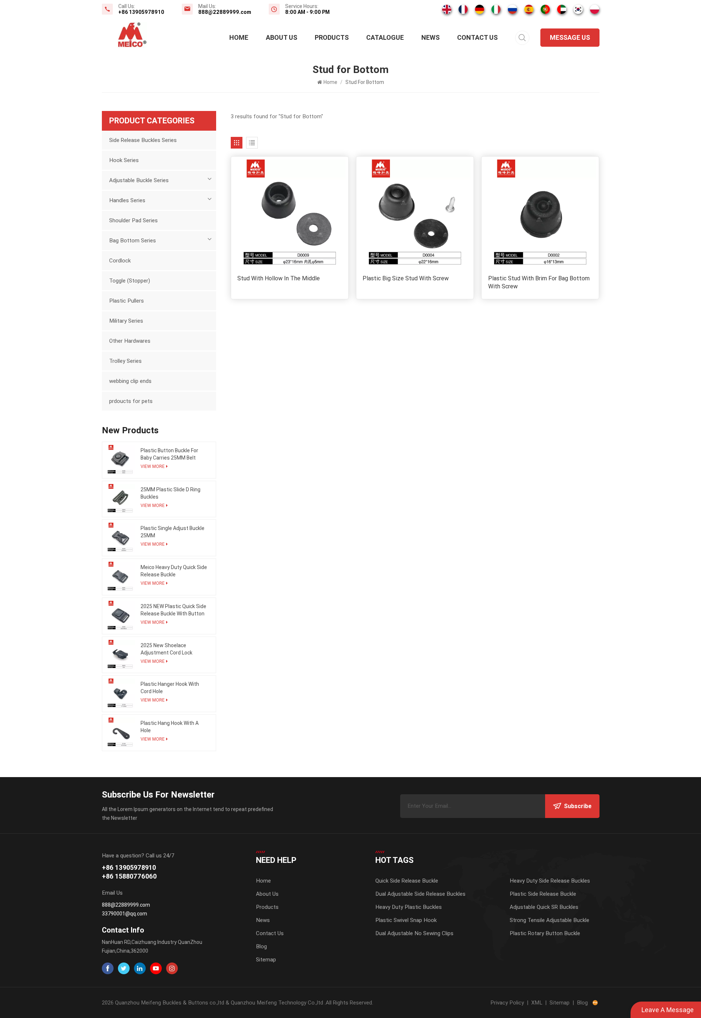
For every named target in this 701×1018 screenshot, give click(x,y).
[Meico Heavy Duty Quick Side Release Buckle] (120, 577)
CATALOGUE (385, 37)
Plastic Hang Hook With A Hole (170, 726)
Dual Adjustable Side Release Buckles (420, 894)
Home (238, 37)
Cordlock (120, 260)
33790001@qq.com (124, 914)
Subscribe (577, 806)
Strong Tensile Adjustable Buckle (549, 920)
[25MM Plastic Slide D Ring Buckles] (120, 499)
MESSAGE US (570, 37)
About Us (281, 37)
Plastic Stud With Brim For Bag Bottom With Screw (539, 282)
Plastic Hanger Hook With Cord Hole (170, 687)
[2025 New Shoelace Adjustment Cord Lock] (120, 655)
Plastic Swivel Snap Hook (406, 920)
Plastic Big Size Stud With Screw (406, 278)
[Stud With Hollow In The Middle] (289, 215)
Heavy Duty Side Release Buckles (550, 880)
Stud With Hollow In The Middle (278, 278)
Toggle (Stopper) (129, 280)
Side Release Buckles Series (143, 140)
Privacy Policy (507, 1002)
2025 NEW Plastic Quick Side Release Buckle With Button (173, 609)
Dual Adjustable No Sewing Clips (414, 933)
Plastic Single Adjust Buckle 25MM (172, 531)
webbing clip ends (130, 381)
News (430, 37)
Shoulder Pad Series (133, 220)
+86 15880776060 (129, 876)
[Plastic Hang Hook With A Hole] (120, 733)
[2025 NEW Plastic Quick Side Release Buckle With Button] (120, 616)
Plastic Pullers (126, 300)
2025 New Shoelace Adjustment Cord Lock (166, 649)
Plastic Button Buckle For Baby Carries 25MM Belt (169, 454)
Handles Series (127, 200)
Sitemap (266, 959)
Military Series (126, 321)
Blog (261, 946)
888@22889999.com (224, 12)
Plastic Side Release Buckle (543, 894)
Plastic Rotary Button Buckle (545, 933)
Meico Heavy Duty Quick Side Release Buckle (174, 570)
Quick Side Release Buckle (406, 880)
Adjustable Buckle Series (139, 180)
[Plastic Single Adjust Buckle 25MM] (120, 538)
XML (536, 1002)
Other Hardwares (129, 341)
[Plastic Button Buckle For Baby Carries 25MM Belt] (120, 460)
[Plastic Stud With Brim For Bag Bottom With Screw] (540, 215)
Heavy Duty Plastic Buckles (408, 907)
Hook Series (124, 160)
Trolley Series (125, 361)
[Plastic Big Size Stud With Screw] (415, 215)
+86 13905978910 (141, 12)
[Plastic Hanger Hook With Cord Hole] (120, 694)
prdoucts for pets (131, 401)
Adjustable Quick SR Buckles (544, 907)
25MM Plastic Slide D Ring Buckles (170, 493)
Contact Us (477, 37)
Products (332, 37)
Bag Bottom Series (132, 240)
